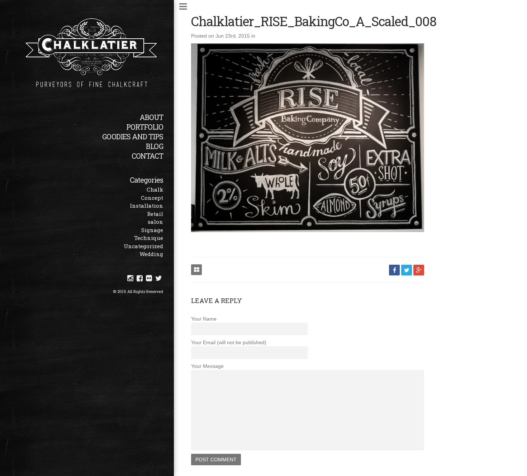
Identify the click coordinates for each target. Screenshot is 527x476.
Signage (152, 230)
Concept (152, 197)
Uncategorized (143, 246)
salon (155, 221)
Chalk (155, 189)
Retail (155, 213)
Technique (148, 237)
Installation (146, 205)
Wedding (151, 254)
